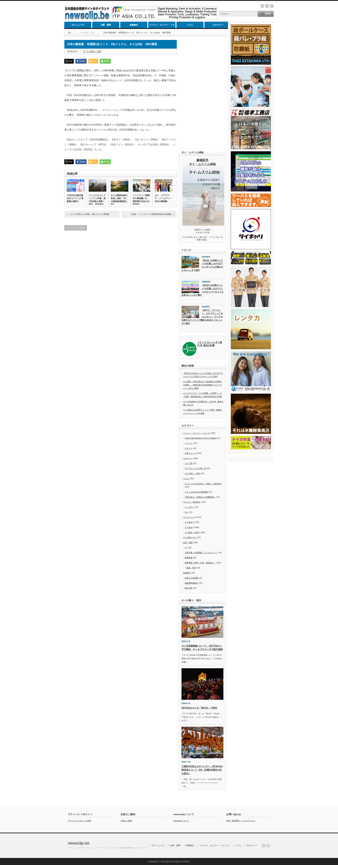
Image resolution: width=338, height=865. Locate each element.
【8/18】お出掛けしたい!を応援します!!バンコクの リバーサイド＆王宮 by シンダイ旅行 (202, 290)
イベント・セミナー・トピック (162, 26)
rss (262, 6)
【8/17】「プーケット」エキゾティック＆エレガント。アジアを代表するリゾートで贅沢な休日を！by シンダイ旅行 (202, 317)
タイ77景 (189, 463)
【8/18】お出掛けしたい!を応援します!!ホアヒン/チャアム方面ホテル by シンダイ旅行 (202, 265)
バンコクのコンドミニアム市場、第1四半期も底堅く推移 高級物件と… (97, 201)
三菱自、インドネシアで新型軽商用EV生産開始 (151, 214)
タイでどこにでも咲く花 (195, 468)
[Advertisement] (202, 92)
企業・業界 (106, 25)
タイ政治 (188, 522)
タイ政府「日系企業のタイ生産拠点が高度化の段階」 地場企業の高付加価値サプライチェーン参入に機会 (202, 384)
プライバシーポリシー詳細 (79, 821)
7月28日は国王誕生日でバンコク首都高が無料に (75, 198)
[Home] (69, 32)
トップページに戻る (75, 228)
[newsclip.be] (87, 19)
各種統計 (134, 25)
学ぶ (187, 512)
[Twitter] (263, 846)
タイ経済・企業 (93, 51)
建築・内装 (191, 568)
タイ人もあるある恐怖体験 (196, 492)
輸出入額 (188, 588)
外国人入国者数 (191, 578)
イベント (188, 443)
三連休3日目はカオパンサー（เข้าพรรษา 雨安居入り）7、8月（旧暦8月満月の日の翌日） (202, 770)
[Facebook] (268, 846)
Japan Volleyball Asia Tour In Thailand (201, 438)
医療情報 (188, 558)
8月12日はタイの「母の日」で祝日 (199, 707)
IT (185, 548)
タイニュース (77, 25)
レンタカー (189, 507)
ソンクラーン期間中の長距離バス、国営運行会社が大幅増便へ (141, 200)
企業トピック (190, 453)
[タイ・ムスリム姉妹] (203, 224)
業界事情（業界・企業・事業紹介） (200, 563)
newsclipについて (181, 821)
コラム (190, 25)
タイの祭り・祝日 (192, 473)
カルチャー (218, 25)
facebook (272, 6)
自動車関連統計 (191, 583)
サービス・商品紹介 (192, 502)
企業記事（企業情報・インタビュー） (201, 552)
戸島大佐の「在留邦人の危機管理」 (200, 497)
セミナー (188, 448)
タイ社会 (188, 527)
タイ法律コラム (190, 537)
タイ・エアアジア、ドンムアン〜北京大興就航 (163, 198)
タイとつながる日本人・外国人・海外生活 (203, 484)
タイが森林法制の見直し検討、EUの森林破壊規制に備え (119, 200)
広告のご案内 (126, 821)
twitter (267, 6)
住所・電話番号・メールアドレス (240, 821)
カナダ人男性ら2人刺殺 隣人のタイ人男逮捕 (89, 214)
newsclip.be (78, 843)
